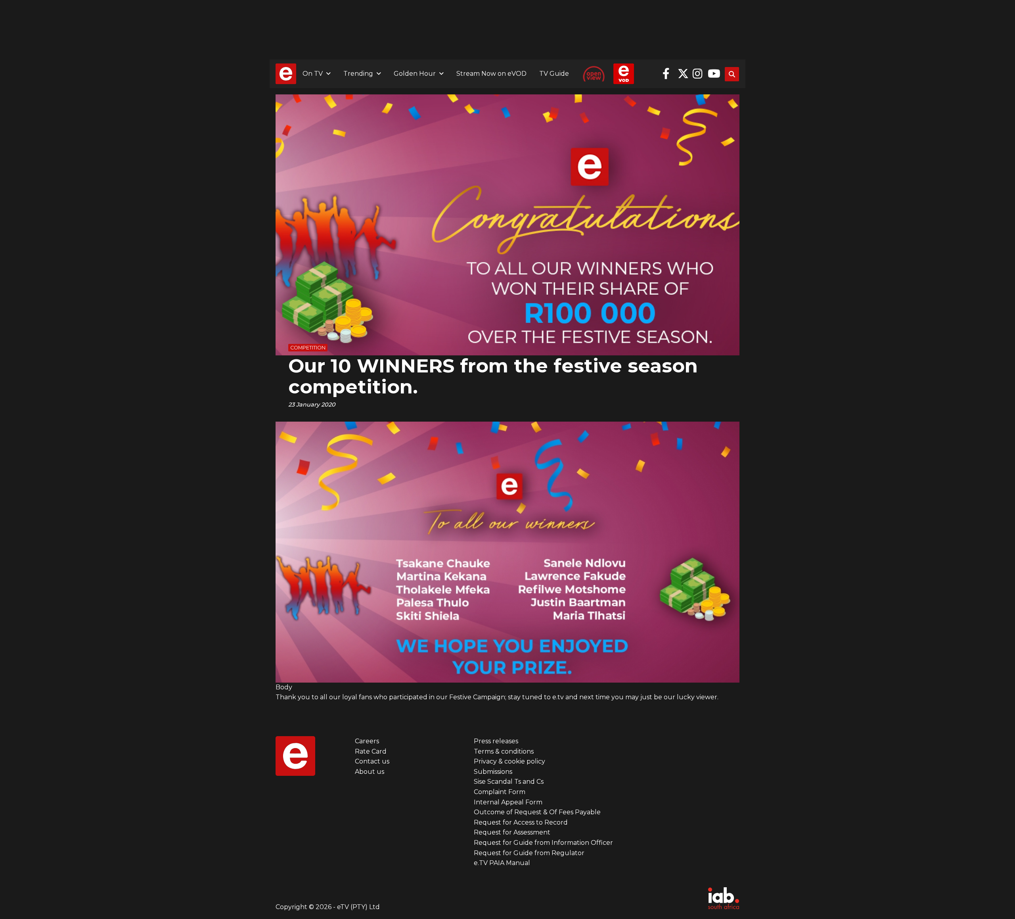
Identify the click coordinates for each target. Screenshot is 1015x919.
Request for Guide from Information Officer (543, 842)
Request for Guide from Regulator (529, 853)
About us (369, 771)
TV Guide (554, 73)
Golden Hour (415, 73)
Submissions (493, 771)
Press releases (496, 741)
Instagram (698, 73)
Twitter (683, 73)
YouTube (713, 73)
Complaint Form (499, 792)
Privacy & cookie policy (509, 761)
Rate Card (371, 751)
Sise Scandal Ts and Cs (509, 781)
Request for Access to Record (521, 822)
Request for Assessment (512, 832)
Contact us (372, 761)
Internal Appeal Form (508, 802)
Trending (358, 73)
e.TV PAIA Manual (502, 863)
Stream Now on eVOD (491, 73)
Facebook (668, 73)
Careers (367, 741)
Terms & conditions (504, 751)
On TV (313, 73)
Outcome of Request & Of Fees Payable (537, 812)
